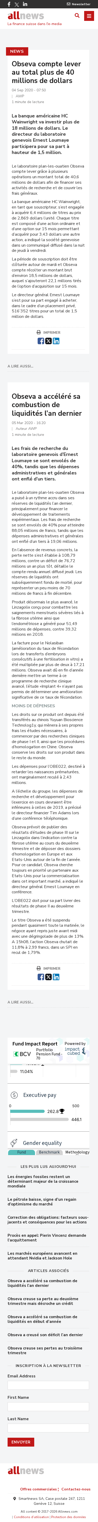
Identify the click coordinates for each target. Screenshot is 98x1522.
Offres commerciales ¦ (39, 1489)
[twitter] (48, 340)
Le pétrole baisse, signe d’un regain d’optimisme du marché (42, 1201)
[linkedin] (56, 340)
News (17, 51)
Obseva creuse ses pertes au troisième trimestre (45, 1350)
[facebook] (41, 340)
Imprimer (51, 332)
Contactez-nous (75, 1489)
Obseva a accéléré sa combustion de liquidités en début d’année (42, 1319)
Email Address (22, 1376)
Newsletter (81, 4)
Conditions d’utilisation (31, 1517)
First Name (18, 1397)
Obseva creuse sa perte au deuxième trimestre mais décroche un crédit (43, 1301)
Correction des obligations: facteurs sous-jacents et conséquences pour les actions (48, 1219)
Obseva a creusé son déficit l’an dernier (45, 1335)
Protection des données (68, 1517)
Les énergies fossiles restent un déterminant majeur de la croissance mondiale (43, 1181)
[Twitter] (17, 5)
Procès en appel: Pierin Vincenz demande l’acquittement (47, 1237)
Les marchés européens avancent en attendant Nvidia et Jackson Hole (42, 1256)
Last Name (18, 1419)
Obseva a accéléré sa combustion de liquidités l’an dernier (42, 1283)
